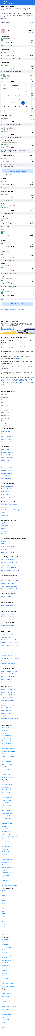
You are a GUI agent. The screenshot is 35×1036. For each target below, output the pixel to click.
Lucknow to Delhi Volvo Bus (8, 692)
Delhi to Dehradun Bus (7, 486)
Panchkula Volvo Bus (6, 710)
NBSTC (3, 932)
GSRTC (3, 911)
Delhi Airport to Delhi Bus (7, 625)
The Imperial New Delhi (7, 653)
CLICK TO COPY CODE (7, 328)
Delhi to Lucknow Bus (6, 489)
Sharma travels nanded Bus (8, 859)
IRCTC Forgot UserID (6, 981)
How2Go (4, 1027)
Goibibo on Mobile (6, 1009)
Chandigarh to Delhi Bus (7, 733)
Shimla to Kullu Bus (6, 455)
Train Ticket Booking (6, 955)
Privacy (3, 998)
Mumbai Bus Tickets (6, 800)
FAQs (3, 1017)
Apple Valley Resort (6, 637)
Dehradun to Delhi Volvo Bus (8, 689)
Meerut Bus (4, 534)
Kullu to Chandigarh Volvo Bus (9, 671)
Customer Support (6, 1001)
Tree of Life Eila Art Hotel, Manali (9, 642)
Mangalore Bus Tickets (7, 815)
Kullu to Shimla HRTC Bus (8, 565)
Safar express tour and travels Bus (9, 885)
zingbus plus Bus (5, 541)
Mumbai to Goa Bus (6, 738)
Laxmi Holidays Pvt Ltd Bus (8, 546)
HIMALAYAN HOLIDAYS (21, 382)
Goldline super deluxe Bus (8, 877)
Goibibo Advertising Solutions (8, 986)
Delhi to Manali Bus (6, 497)
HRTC (8, 30)
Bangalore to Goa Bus (7, 735)
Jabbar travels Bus (6, 857)
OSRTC (3, 900)
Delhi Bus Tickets (6, 792)
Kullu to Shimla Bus (6, 436)
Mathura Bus (4, 525)
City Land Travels (26, 379)
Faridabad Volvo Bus (6, 708)
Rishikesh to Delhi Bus (7, 473)
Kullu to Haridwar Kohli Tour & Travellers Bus (12, 570)
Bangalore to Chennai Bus (8, 746)
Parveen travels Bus (6, 841)
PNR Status (4, 968)
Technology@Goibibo (7, 1014)
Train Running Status (6, 965)
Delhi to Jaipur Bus (6, 494)
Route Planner (5, 957)
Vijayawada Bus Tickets (7, 813)
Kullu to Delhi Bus (5, 431)
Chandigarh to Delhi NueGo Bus (9, 589)
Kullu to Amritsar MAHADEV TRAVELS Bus (12, 568)
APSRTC (4, 890)
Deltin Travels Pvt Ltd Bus (7, 552)
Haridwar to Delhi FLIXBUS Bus (9, 583)
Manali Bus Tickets (6, 802)
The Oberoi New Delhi (7, 655)
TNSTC (3, 893)
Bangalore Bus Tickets (7, 784)
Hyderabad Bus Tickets (7, 787)
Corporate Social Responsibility (9, 1006)
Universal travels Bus (6, 846)
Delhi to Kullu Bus (5, 449)
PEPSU (3, 924)
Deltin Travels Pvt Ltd (6, 381)
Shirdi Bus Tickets (6, 795)
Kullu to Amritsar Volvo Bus (8, 676)
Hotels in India (5, 973)
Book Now (11, 348)
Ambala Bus (4, 528)
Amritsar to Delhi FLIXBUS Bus (9, 586)
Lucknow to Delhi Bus (6, 470)
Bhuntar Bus (4, 515)
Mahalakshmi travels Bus (7, 867)
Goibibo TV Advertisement (8, 1012)
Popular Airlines (5, 978)
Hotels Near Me (5, 975)
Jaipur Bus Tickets (6, 826)
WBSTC (3, 926)
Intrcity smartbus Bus (6, 870)
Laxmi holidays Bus (6, 883)
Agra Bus (3, 523)
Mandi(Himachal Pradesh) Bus (9, 504)
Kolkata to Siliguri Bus (7, 764)
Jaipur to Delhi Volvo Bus (7, 697)
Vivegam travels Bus (6, 844)
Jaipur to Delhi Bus (6, 476)
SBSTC (3, 906)
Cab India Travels (17, 379)
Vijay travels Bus (5, 880)
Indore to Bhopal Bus (6, 759)
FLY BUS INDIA (17, 381)
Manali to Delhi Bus (6, 478)
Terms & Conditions (6, 993)
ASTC (3, 908)
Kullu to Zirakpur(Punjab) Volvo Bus (10, 682)
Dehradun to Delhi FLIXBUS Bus (9, 578)
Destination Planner (6, 960)
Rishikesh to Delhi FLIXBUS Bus (9, 580)
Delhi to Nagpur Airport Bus (8, 617)
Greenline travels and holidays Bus (9, 836)
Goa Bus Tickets (5, 782)
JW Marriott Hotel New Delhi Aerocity (10, 663)
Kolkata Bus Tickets (6, 805)
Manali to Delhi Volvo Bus (7, 700)
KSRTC (3, 916)
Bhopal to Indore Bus (6, 766)
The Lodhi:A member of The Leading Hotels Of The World (16, 658)
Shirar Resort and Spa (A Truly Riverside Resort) (13, 645)
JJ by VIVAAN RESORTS (7, 634)
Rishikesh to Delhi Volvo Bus (8, 695)
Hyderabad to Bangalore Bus (8, 748)
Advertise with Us (6, 1019)
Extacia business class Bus (8, 872)
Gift (2, 1025)
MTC (3, 934)
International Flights (6, 947)
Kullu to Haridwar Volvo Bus (8, 679)
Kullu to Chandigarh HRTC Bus (9, 562)
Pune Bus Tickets (6, 810)
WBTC (3, 919)
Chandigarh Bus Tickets (7, 823)
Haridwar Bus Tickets (6, 821)
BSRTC (3, 921)
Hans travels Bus (5, 838)
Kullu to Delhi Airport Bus (7, 596)
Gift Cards (4, 1022)
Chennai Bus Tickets (6, 789)
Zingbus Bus (4, 854)
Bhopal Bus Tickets (6, 828)
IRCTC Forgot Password (7, 983)
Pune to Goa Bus (5, 769)
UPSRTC (4, 895)
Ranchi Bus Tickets (6, 831)
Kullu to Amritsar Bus (6, 439)
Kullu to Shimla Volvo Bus (7, 674)
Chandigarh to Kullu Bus (7, 452)
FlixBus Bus (4, 549)
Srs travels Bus (5, 862)
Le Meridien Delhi (5, 661)
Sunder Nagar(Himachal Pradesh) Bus (11, 510)
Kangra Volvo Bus (5, 716)
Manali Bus (4, 507)
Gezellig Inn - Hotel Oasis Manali (9, 640)
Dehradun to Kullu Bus (7, 457)
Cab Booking (5, 952)
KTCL (3, 929)
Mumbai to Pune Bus (6, 772)
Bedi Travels (9, 379)
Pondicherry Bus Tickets (7, 808)
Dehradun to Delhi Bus (7, 468)
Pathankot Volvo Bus (6, 713)
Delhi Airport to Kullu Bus (7, 605)
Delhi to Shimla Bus (6, 761)
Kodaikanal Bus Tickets (7, 818)
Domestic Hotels (5, 939)
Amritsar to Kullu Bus (6, 460)
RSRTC (3, 913)
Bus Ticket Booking (6, 949)
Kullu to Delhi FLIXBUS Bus (8, 559)
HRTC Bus (4, 544)
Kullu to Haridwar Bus (6, 442)
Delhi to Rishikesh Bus (7, 491)
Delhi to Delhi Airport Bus (7, 614)
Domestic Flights (5, 944)
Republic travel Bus (6, 851)
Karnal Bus (4, 531)
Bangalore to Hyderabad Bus (8, 751)
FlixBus (23, 381)
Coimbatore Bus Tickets (7, 797)
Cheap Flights (5, 962)
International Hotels (6, 942)
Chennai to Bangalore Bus (8, 756)
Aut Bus (3, 512)
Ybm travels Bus (5, 875)
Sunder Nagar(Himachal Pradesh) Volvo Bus (12, 718)
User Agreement (5, 996)
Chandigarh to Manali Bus (8, 777)
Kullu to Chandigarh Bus (7, 434)
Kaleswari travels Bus (6, 864)
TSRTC (3, 898)
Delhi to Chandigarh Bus (7, 743)
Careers (4, 1004)
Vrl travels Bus (5, 849)
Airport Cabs (4, 970)
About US (4, 991)
